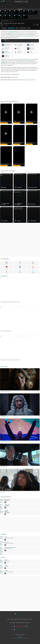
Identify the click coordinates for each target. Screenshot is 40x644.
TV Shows (11, 619)
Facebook (6, 263)
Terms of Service (22, 622)
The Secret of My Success (14, 31)
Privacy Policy (27, 622)
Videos (28, 619)
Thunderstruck (29, 121)
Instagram (33, 263)
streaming (10, 33)
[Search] (27, 1)
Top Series (3, 557)
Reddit (22, 626)
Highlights (20, 9)
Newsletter (19, 272)
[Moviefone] (7, 2)
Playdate (15, 121)
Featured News (4, 276)
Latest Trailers (4, 366)
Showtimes (19, 619)
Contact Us (13, 622)
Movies (8, 619)
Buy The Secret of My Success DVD (28, 79)
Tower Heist (3, 142)
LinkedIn (20, 626)
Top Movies (3, 534)
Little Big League (29, 142)
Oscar (15, 164)
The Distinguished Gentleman (18, 142)
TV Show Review (7, 512)
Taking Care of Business (4, 164)
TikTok (6, 272)
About (10, 622)
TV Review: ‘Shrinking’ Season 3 (6, 330)
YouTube (18, 626)
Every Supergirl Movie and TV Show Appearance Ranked (10, 301)
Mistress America (3, 121)
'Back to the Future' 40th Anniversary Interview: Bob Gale (10, 359)
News (31, 619)
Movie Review (7, 500)
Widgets (33, 272)
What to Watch (24, 619)
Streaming (15, 619)
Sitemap (17, 622)
